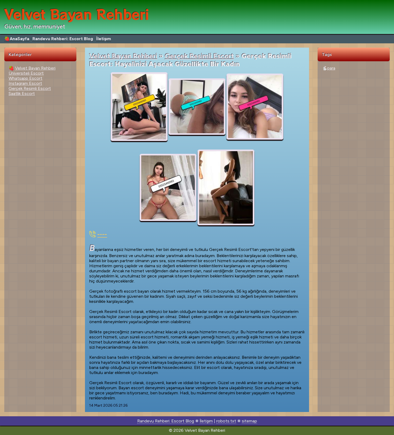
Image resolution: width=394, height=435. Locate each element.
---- (102, 234)
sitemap (249, 420)
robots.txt (226, 420)
